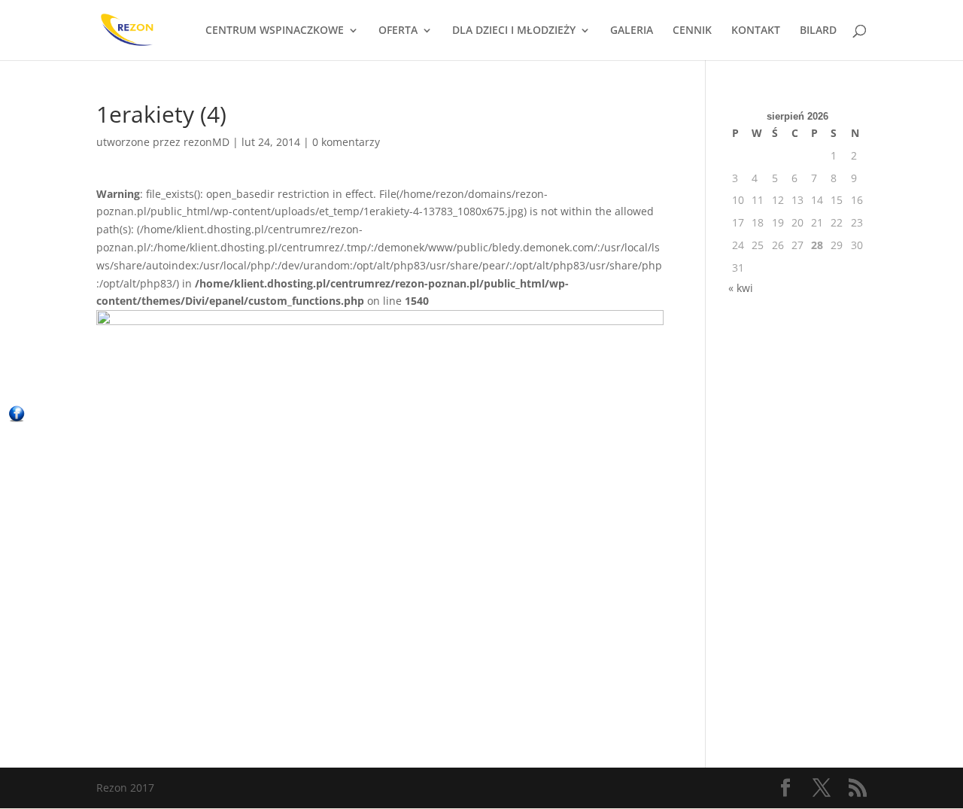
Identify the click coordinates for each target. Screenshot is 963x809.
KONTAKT (755, 31)
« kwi (740, 288)
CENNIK (692, 31)
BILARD (818, 31)
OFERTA (398, 31)
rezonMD (206, 142)
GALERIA (631, 31)
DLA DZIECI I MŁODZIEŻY (514, 31)
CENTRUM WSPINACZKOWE (274, 31)
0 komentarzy (346, 142)
